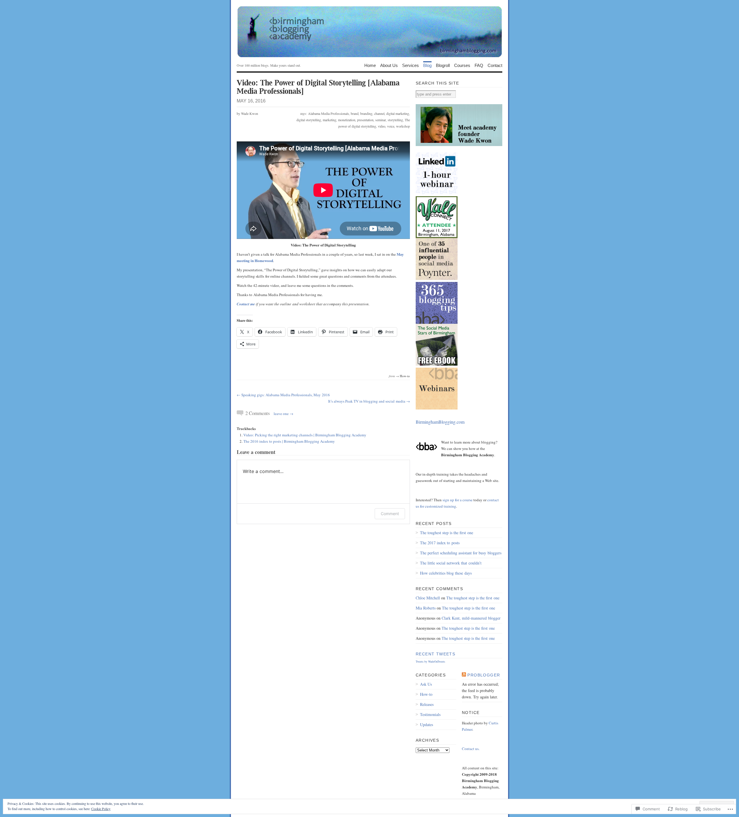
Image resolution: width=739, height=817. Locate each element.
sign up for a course (458, 499)
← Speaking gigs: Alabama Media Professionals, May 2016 (283, 394)
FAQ (479, 65)
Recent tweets (435, 654)
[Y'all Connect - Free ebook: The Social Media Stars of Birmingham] (437, 364)
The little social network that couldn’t (451, 563)
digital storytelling (308, 119)
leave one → (283, 413)
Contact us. (470, 748)
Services (410, 65)
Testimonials (430, 714)
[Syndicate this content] (464, 675)
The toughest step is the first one (446, 532)
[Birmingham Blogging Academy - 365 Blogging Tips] (437, 323)
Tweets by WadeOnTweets (430, 661)
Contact (495, 65)
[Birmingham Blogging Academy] (369, 32)
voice (390, 126)
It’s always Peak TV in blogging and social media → (369, 401)
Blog (427, 65)
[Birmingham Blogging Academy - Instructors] (459, 145)
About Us (389, 65)
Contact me (246, 303)
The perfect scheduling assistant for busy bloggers (460, 553)
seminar (380, 119)
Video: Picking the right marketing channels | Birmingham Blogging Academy (304, 435)
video (381, 126)
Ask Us (426, 684)
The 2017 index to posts (440, 542)
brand (355, 113)
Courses (462, 65)
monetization (346, 119)
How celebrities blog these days (446, 573)
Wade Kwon (249, 113)
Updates (426, 724)
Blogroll (443, 65)
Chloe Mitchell (428, 598)
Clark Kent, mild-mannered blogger (471, 618)
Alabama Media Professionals (328, 113)
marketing (329, 119)
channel (379, 113)
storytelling (395, 119)
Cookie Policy (101, 808)
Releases (427, 704)
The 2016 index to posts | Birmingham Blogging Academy (289, 441)
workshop (403, 126)
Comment (390, 513)
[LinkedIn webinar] (437, 193)
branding (366, 113)
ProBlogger (483, 675)
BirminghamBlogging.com (440, 422)
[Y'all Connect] (437, 237)
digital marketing (397, 113)
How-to (405, 376)
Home (370, 65)
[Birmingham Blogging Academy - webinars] (437, 408)
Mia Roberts (426, 608)
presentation (365, 119)
